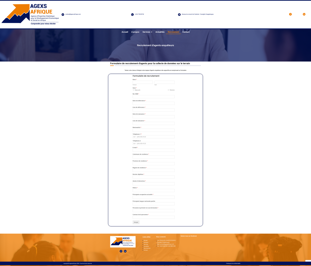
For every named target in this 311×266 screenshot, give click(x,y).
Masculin (137, 90)
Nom (135, 79)
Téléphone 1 (137, 134)
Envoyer (136, 222)
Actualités (160, 32)
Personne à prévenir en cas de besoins (145, 208)
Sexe (135, 88)
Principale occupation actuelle (143, 194)
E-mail (135, 147)
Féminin (172, 90)
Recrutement (173, 32)
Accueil (125, 32)
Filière (135, 188)
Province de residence (140, 161)
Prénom (135, 84)
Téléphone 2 (137, 141)
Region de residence (140, 168)
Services (146, 32)
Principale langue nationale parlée (144, 201)
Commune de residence (141, 154)
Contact (185, 32)
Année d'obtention (139, 181)
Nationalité (137, 127)
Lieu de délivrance (139, 107)
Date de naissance (139, 114)
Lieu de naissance (139, 121)
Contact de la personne (141, 214)
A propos (135, 32)
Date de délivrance (139, 101)
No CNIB (136, 94)
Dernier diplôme (138, 174)
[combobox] (134, 136)
